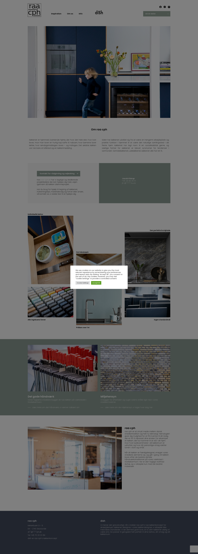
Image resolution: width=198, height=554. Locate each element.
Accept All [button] (96, 283)
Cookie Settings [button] (83, 283)
